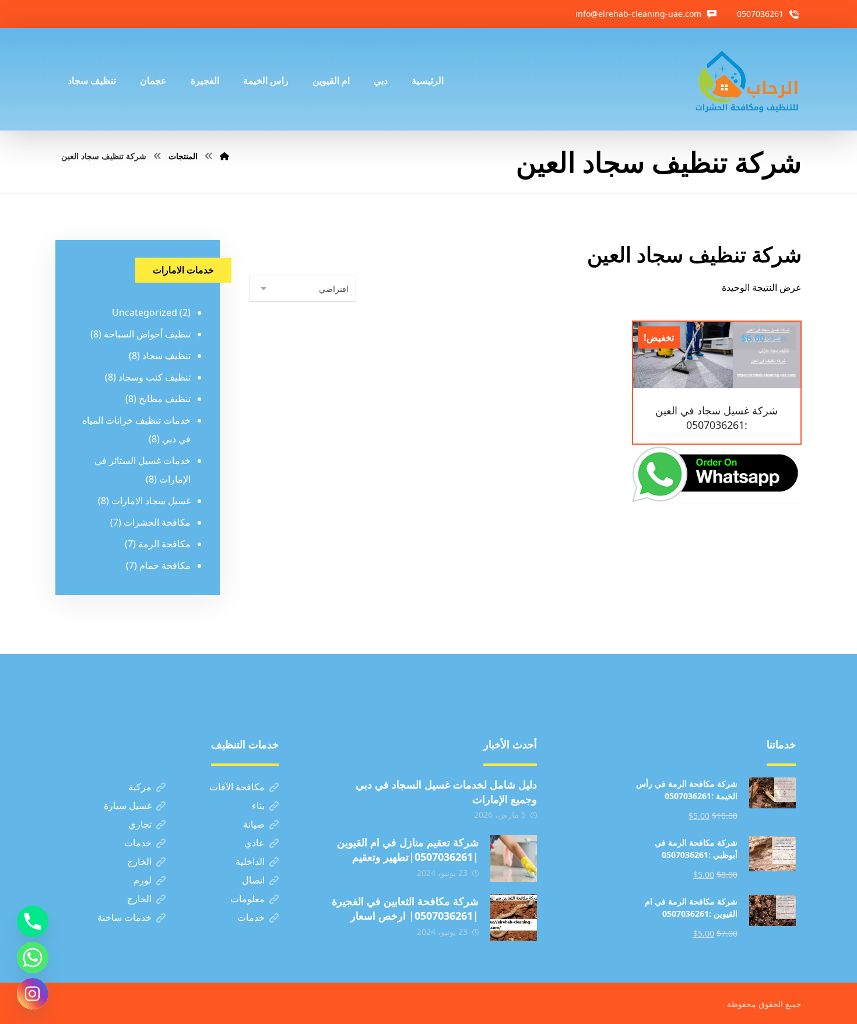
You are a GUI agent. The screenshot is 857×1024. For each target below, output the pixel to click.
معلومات (247, 898)
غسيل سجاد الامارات (151, 500)
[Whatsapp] (32, 957)
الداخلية (250, 861)
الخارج (139, 861)
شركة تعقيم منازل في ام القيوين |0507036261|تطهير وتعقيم (408, 849)
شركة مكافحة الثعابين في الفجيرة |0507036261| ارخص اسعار (405, 908)
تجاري (140, 824)
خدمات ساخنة (124, 917)
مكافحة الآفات (237, 786)
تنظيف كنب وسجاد (154, 377)
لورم (143, 880)
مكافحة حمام (165, 565)
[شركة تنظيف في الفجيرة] (747, 79)
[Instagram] (32, 993)
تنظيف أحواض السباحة (147, 334)
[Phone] (32, 921)
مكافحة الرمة (164, 543)
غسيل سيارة (128, 805)
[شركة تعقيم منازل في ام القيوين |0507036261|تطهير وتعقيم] (513, 858)
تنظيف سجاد (166, 355)
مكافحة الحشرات (157, 522)
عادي (254, 842)
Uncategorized (144, 312)
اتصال (253, 880)
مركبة (140, 786)
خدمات (138, 842)
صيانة (254, 824)
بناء (258, 805)
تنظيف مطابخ (165, 398)
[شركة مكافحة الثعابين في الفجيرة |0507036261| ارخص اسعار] (513, 917)
